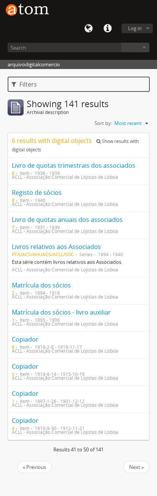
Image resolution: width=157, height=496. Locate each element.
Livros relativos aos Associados (56, 246)
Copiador (25, 339)
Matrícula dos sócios (41, 285)
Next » (136, 467)
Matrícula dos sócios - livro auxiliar (61, 312)
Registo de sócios (37, 192)
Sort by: (103, 123)
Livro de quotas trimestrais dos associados (73, 165)
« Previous (34, 467)
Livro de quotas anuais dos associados (67, 219)
